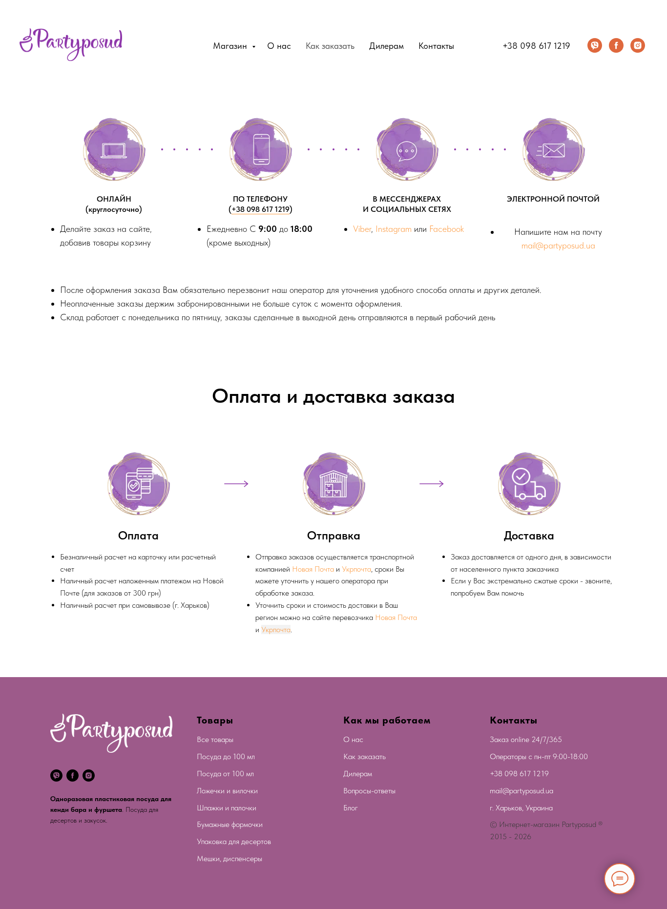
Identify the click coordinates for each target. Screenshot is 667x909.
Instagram (393, 229)
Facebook (446, 229)
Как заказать (330, 46)
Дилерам (386, 46)
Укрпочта (356, 569)
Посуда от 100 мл (225, 773)
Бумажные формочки (230, 824)
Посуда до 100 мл (226, 756)
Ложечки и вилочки (227, 790)
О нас (279, 46)
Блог (350, 807)
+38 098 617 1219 (536, 46)
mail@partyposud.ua (558, 245)
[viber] (594, 45)
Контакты (436, 46)
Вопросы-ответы (369, 790)
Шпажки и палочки (226, 807)
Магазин (231, 46)
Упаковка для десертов (234, 841)
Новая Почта (313, 569)
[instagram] (637, 45)
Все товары (215, 739)
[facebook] (616, 45)
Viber (362, 229)
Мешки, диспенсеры (229, 858)
